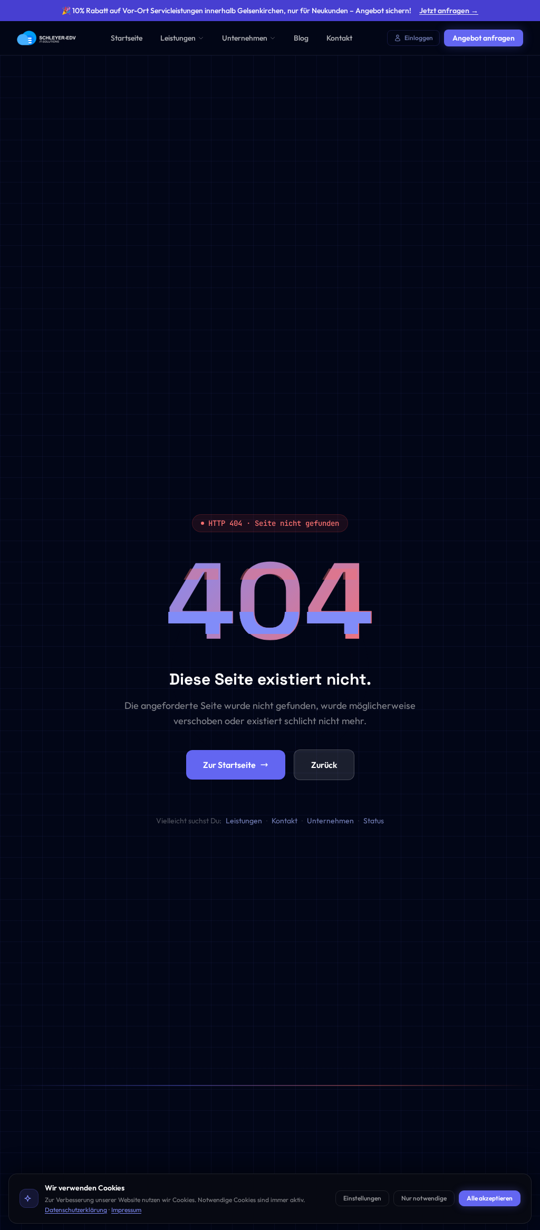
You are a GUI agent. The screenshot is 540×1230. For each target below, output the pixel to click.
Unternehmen (244, 38)
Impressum (126, 1210)
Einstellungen (362, 1198)
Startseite (126, 38)
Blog (301, 38)
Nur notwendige (424, 1198)
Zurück (324, 765)
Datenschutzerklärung (76, 1210)
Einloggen (418, 38)
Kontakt (339, 38)
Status (373, 820)
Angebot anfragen (483, 38)
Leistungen (178, 38)
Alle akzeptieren (490, 1198)
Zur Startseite (229, 765)
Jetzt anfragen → (448, 10)
